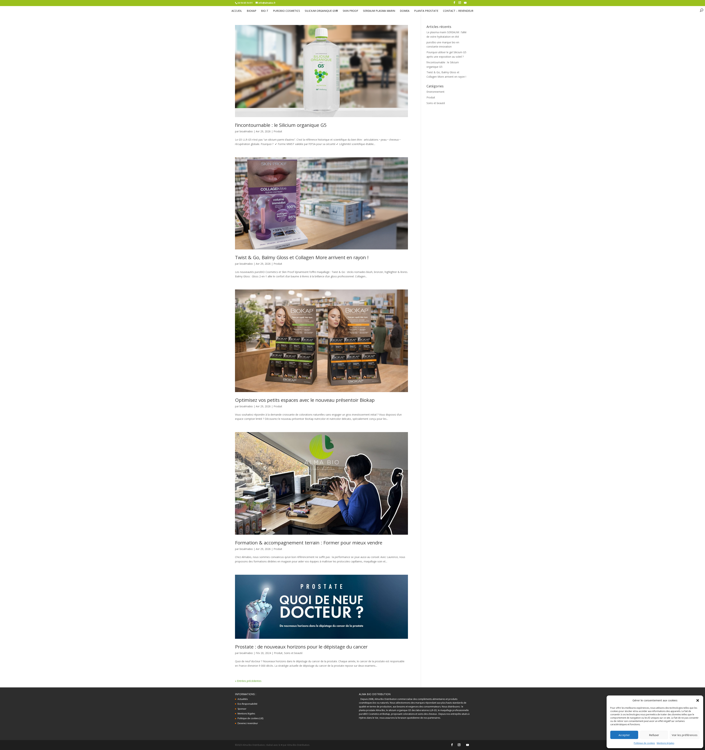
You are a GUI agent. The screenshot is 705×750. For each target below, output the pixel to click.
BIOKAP (251, 11)
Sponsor (242, 708)
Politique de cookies (644, 743)
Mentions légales (665, 743)
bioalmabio (246, 131)
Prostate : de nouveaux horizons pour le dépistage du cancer (301, 646)
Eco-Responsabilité (247, 703)
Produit (278, 131)
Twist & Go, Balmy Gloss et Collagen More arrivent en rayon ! (301, 257)
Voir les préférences (684, 735)
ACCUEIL (237, 11)
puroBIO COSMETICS (286, 11)
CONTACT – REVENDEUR (458, 11)
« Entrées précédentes (248, 681)
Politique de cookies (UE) (250, 718)
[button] (697, 700)
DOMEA (404, 11)
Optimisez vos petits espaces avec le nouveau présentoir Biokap (305, 400)
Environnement (435, 91)
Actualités (243, 699)
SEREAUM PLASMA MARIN (379, 11)
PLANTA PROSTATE (426, 11)
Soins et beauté (293, 653)
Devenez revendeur (248, 723)
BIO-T (264, 11)
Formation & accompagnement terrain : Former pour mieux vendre (308, 542)
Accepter (624, 735)
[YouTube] (465, 3)
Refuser (654, 735)
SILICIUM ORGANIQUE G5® (321, 11)
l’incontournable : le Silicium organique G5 (281, 125)
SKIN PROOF (350, 11)
